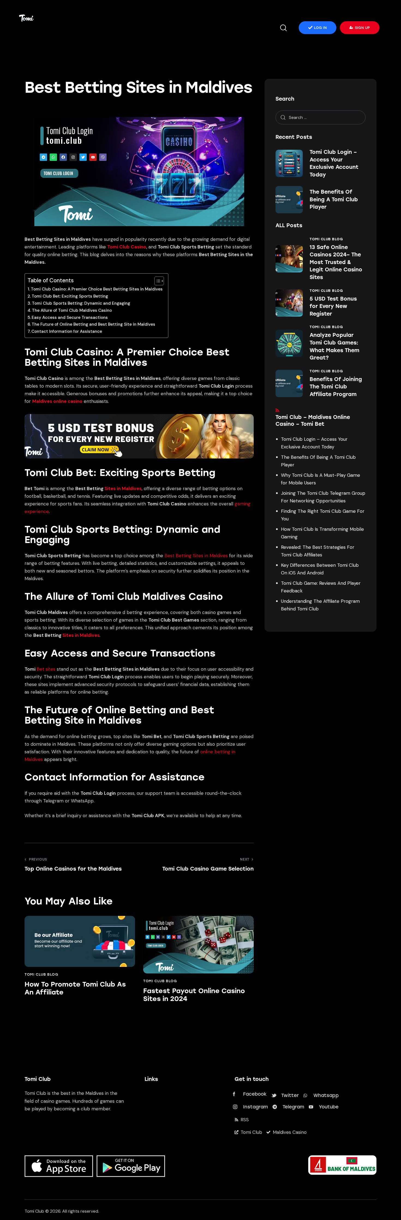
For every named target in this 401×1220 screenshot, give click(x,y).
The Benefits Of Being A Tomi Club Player (334, 199)
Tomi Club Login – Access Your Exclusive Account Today (334, 163)
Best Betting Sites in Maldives (196, 556)
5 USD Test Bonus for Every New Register (333, 306)
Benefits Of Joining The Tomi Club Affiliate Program (336, 386)
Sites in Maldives (123, 488)
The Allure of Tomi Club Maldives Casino (72, 310)
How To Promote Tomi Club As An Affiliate (75, 988)
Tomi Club (34, 1211)
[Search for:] (321, 117)
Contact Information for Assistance (66, 331)
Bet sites (46, 669)
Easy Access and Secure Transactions (70, 317)
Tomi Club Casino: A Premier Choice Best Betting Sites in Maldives (97, 289)
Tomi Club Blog (41, 974)
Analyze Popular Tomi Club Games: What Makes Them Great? (334, 346)
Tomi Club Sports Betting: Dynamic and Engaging (81, 303)
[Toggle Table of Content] (156, 281)
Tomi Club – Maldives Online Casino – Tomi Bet (313, 420)
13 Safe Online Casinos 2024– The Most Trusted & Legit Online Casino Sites (336, 262)
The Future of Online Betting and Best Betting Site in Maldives (93, 324)
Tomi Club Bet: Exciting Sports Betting (70, 296)
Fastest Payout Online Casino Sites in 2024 (194, 995)
